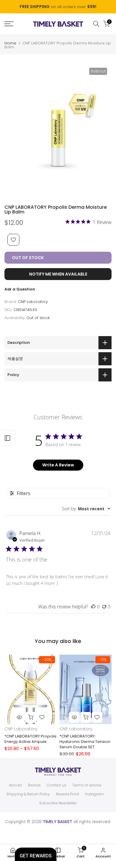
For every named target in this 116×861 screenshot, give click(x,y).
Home (10, 43)
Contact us (56, 785)
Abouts (15, 785)
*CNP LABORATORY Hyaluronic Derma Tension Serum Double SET (84, 741)
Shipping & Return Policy (28, 794)
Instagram (94, 794)
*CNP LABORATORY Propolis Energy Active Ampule (30, 738)
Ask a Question (19, 289)
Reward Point (67, 794)
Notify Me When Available (58, 274)
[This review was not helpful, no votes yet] (104, 606)
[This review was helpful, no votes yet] (93, 606)
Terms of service (86, 785)
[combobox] (86, 508)
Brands (34, 785)
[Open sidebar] (7, 438)
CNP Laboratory (33, 301)
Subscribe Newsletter (58, 803)
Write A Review (58, 465)
